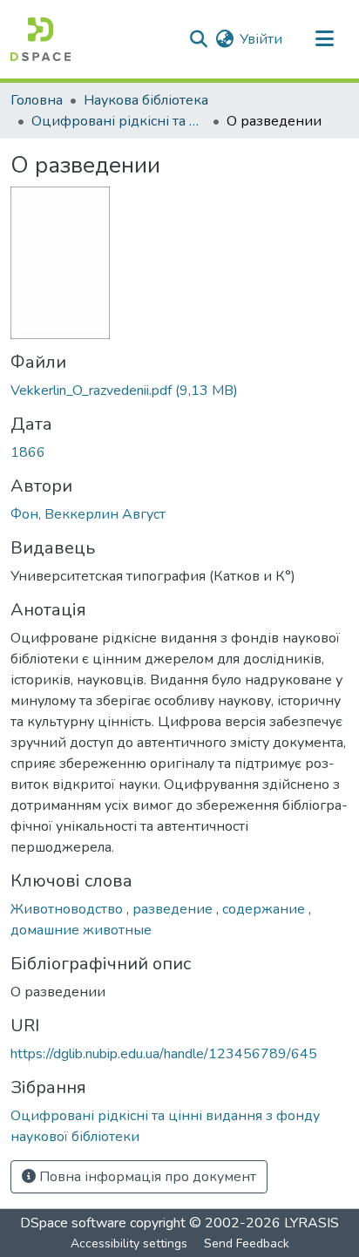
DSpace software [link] (73, 1223)
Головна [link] (36, 100)
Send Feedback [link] (246, 1243)
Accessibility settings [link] (129, 1243)
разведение (174, 909)
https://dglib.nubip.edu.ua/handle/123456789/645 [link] (163, 1053)
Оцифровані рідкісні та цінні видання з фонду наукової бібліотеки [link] (118, 121)
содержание (265, 909)
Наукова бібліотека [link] (146, 100)
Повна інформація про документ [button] (146, 1176)
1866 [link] (27, 452)
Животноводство (68, 909)
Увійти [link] (261, 39)
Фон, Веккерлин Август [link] (88, 514)
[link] (179, 390)
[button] (40, 39)
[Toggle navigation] (324, 39)
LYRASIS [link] (311, 1223)
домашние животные (81, 930)
